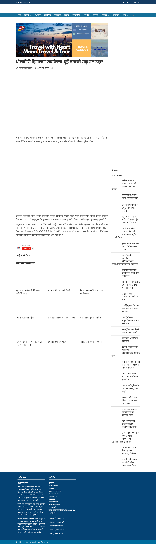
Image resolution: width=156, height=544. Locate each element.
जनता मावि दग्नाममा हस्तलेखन (91, 318)
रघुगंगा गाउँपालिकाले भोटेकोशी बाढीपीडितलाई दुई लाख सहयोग (125, 351)
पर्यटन (95, 15)
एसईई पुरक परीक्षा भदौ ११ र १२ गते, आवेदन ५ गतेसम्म (130, 308)
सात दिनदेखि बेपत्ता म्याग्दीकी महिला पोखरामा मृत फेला (129, 462)
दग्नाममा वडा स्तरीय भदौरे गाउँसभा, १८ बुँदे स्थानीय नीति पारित (130, 220)
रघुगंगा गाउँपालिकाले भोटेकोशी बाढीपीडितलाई (28, 292)
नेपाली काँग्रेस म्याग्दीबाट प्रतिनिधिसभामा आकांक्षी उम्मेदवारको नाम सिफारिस (124, 260)
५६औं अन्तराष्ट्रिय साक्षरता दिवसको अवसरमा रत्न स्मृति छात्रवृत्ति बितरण (123, 233)
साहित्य (105, 15)
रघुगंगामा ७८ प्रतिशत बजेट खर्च (130, 339)
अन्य (125, 15)
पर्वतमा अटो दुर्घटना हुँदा (25, 318)
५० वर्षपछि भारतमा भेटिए (57, 342)
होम (19, 15)
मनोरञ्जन (116, 15)
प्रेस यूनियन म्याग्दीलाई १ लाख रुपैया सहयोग (130, 331)
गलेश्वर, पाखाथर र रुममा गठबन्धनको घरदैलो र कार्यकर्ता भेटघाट (123, 185)
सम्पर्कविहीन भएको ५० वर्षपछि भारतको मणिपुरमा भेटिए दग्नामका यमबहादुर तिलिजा (125, 437)
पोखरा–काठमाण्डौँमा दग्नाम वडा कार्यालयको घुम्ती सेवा (130, 376)
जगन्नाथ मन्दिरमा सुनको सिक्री (59, 290)
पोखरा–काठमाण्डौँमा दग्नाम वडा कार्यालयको (91, 292)
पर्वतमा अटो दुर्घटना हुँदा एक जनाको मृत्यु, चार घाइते (131, 388)
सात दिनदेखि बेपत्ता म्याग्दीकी (91, 342)
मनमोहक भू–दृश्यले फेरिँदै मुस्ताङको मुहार (130, 196)
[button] (133, 15)
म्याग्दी (27, 15)
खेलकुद (57, 15)
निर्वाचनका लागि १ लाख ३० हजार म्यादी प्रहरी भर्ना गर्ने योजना (131, 285)
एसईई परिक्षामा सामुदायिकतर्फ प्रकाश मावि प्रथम (130, 320)
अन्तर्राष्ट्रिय (76, 15)
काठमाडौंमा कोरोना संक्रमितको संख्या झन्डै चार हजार (130, 273)
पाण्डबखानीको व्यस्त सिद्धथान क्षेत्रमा (61, 318)
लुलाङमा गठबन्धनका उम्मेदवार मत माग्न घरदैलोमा (130, 208)
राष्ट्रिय (66, 15)
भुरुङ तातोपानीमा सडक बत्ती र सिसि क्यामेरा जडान (131, 246)
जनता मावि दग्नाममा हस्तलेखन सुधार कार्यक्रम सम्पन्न (129, 412)
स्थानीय (38, 15)
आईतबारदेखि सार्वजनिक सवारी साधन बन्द (131, 297)
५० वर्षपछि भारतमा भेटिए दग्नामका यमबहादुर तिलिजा (129, 451)
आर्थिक (86, 15)
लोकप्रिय (114, 171)
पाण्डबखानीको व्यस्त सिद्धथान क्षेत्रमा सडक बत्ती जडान (130, 400)
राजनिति (47, 15)
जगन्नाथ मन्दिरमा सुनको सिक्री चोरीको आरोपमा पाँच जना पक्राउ (131, 365)
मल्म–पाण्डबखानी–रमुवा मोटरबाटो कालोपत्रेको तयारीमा (29, 343)
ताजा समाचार (116, 176)
